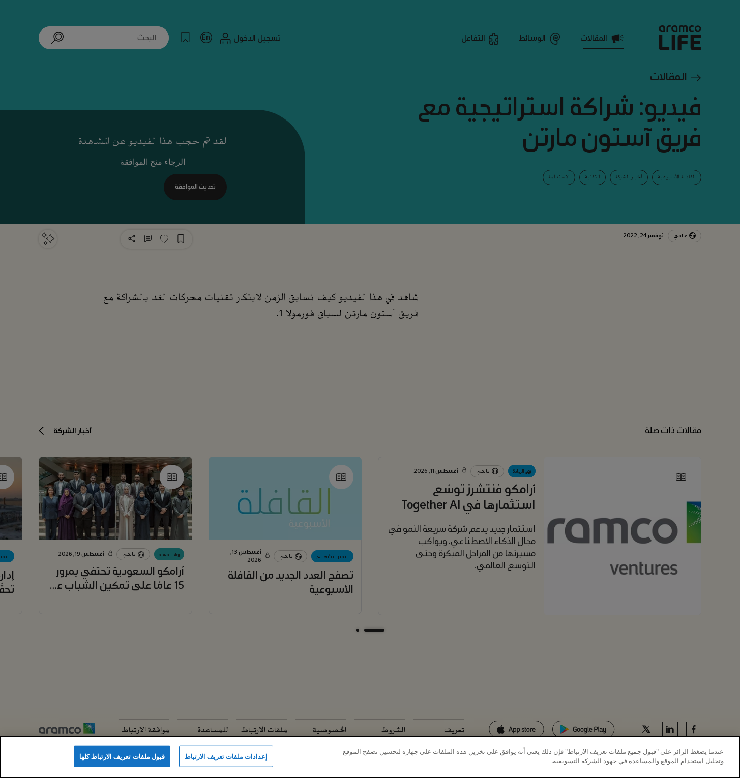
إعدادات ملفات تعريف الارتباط (226, 756)
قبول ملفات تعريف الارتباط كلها (122, 756)
